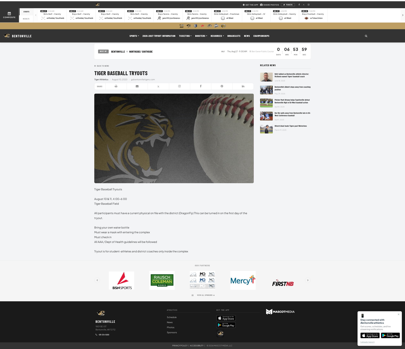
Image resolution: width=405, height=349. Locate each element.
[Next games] (403, 15)
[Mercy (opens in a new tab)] (243, 280)
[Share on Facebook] (200, 86)
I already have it (367, 342)
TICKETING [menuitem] (184, 35)
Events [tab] (26, 12)
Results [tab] (26, 19)
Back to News (103, 66)
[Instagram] (179, 86)
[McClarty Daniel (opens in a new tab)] (202, 280)
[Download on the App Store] (370, 335)
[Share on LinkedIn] (243, 86)
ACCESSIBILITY (196, 345)
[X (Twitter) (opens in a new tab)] (304, 5)
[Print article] (116, 86)
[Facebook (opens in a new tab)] (299, 5)
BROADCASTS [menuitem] (233, 35)
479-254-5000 (103, 334)
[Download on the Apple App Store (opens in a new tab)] (238, 318)
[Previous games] (35, 15)
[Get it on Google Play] (390, 335)
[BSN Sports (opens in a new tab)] (121, 280)
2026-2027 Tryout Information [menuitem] (159, 35)
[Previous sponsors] (97, 280)
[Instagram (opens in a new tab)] (308, 5)
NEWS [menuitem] (247, 35)
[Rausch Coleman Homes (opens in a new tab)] (162, 280)
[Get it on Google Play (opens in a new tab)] (226, 325)
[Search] (366, 36)
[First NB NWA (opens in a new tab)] (283, 280)
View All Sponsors (205, 295)
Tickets (289, 5)
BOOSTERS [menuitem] (200, 35)
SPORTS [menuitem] (133, 35)
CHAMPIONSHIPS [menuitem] (261, 35)
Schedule (172, 317)
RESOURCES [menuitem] (216, 35)
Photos (170, 327)
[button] (52, 15)
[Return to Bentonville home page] (101, 313)
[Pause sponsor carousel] (192, 295)
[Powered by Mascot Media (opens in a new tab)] (280, 312)
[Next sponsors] (308, 280)
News (170, 322)
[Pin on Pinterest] (222, 86)
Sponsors (172, 332)
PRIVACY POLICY (179, 345)
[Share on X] (158, 86)
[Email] (137, 86)
